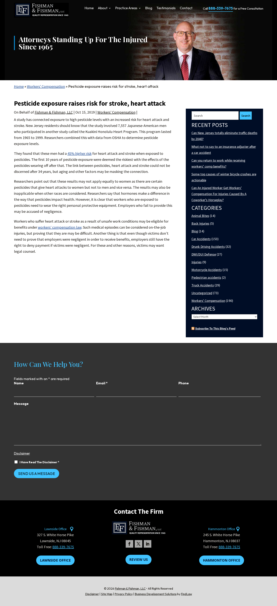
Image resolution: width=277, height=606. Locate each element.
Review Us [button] (138, 559)
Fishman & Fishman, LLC (54, 112)
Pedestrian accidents (206, 277)
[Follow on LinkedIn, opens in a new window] (147, 544)
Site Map (106, 594)
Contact (186, 8)
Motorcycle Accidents (206, 270)
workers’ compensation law (59, 227)
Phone (183, 383)
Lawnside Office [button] (55, 560)
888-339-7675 (220, 8)
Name (19, 383)
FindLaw (186, 594)
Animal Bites (200, 216)
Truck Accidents (202, 285)
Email (102, 383)
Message (21, 403)
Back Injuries (200, 223)
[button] (273, 578)
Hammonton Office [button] (221, 560)
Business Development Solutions (156, 594)
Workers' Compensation (116, 112)
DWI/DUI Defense (203, 254)
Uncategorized (201, 293)
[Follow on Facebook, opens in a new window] (129, 544)
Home (89, 8)
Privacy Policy (124, 594)
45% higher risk (79, 153)
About (102, 8)
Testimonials (166, 8)
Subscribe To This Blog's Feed (215, 328)
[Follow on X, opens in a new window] (138, 544)
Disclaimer (22, 453)
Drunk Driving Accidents (208, 246)
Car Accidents (201, 239)
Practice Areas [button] (126, 8)
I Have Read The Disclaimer (39, 462)
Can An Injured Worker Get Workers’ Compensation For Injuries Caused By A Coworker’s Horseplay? (218, 194)
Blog (148, 8)
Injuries (196, 262)
